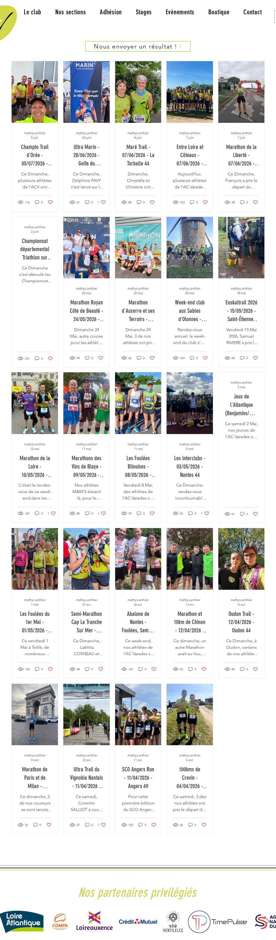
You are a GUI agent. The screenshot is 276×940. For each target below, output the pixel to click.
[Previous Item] (9, 921)
